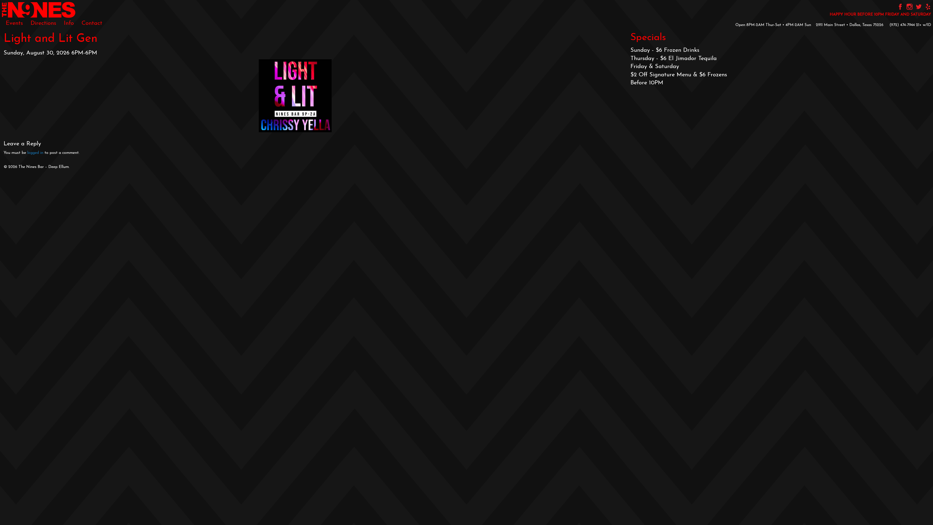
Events (14, 23)
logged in (35, 153)
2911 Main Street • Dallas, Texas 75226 (849, 25)
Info (69, 23)
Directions (43, 23)
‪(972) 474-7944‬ (902, 25)
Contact (92, 23)
